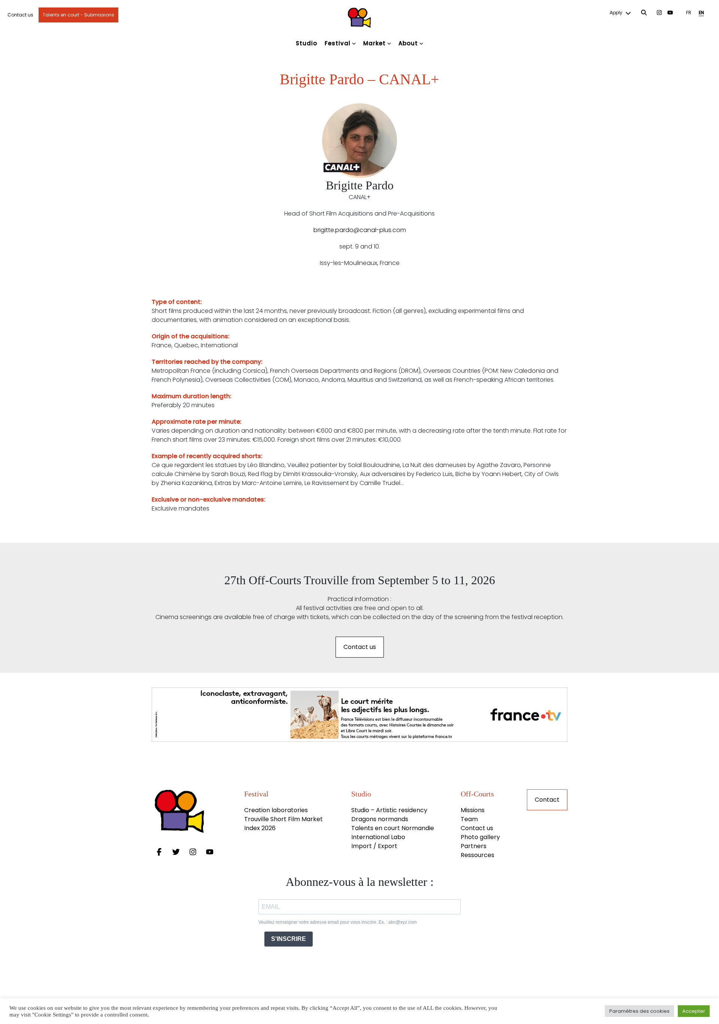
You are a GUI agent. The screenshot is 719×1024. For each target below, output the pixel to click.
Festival (338, 43)
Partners (473, 846)
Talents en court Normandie (392, 828)
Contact (547, 799)
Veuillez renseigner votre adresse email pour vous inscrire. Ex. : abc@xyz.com (337, 922)
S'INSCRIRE (288, 939)
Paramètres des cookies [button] (639, 1011)
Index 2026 (260, 828)
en (701, 12)
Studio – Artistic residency (389, 810)
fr (688, 12)
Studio (306, 43)
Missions (473, 810)
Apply (617, 12)
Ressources (477, 855)
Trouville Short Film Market (284, 819)
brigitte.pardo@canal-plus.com (359, 230)
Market (374, 43)
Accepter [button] (693, 1011)
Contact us (20, 15)
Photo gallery (480, 837)
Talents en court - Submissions (78, 15)
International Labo (378, 837)
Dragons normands (379, 819)
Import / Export (374, 846)
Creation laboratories (276, 810)
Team (469, 819)
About (408, 43)
